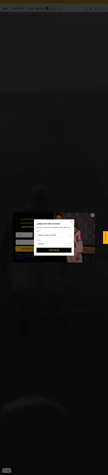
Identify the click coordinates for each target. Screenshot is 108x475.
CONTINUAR (54, 250)
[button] (105, 237)
